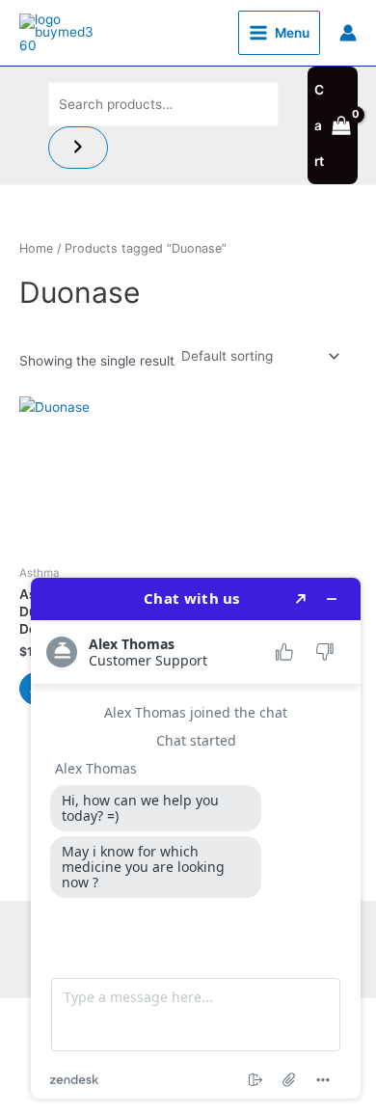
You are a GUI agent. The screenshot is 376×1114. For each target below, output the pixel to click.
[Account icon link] (348, 32)
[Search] (78, 148)
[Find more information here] (195, 838)
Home (36, 248)
